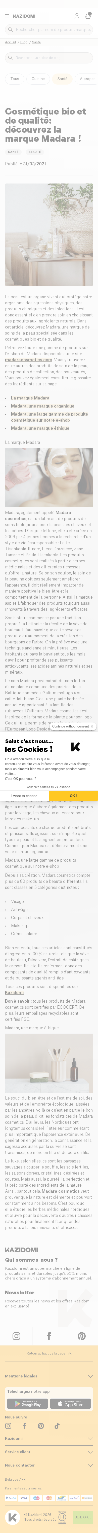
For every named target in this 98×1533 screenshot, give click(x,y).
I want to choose (24, 796)
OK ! (73, 796)
